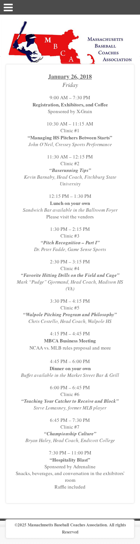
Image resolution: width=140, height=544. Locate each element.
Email (121, 6)
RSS (131, 6)
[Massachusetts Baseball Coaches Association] (70, 48)
